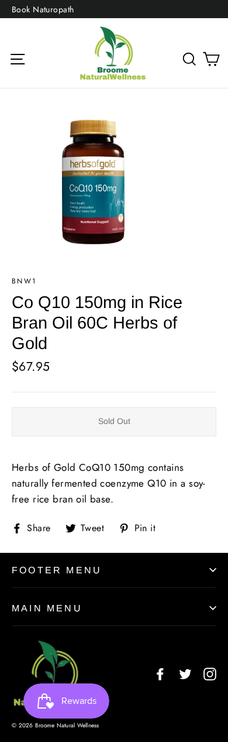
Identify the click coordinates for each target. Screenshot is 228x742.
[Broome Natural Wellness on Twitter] (185, 673)
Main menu (47, 608)
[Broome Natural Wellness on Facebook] (160, 673)
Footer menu (57, 570)
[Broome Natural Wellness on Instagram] (209, 673)
